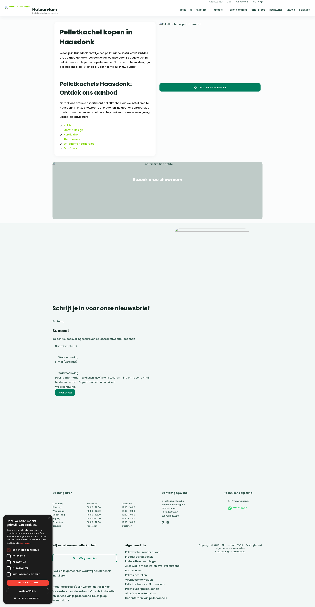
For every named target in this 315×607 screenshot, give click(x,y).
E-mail (66, 362)
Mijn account (241, 2)
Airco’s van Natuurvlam (140, 593)
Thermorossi (72, 139)
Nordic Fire (71, 134)
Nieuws (290, 10)
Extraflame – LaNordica (79, 144)
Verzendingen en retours (230, 551)
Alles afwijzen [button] (27, 591)
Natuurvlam (44, 9)
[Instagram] (168, 522)
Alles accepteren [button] (28, 582)
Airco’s (218, 10)
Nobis (67, 125)
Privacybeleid (254, 545)
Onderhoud (258, 10)
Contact (304, 10)
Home (182, 10)
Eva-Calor (70, 148)
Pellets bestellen (216, 2)
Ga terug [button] (58, 321)
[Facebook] (163, 522)
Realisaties (275, 10)
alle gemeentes (71, 571)
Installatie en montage (140, 561)
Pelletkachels (198, 10)
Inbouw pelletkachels (139, 557)
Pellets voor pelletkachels (142, 589)
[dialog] (27, 559)
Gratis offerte (238, 10)
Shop (229, 2)
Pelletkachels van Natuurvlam (145, 584)
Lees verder (25, 543)
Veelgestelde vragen (139, 580)
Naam (66, 346)
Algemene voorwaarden (230, 548)
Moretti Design (73, 130)
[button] (28, 598)
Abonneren (65, 392)
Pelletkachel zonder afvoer (142, 552)
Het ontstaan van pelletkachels (146, 598)
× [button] (49, 518)
